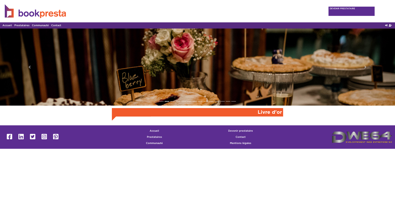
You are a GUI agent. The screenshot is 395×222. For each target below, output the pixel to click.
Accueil (7, 25)
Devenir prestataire (240, 131)
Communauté (40, 25)
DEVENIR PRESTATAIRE (342, 9)
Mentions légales (240, 143)
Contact (56, 25)
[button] (29, 67)
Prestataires (21, 25)
